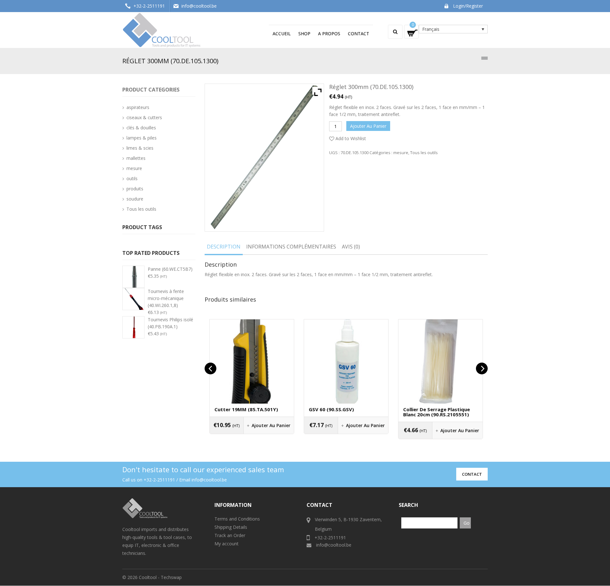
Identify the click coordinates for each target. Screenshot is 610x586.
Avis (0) (351, 246)
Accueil (282, 34)
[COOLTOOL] (162, 29)
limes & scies (139, 148)
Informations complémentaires (291, 246)
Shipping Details (230, 527)
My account (226, 544)
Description (224, 246)
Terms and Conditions (237, 519)
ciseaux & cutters (144, 117)
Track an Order (229, 535)
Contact (358, 34)
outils (132, 178)
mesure (400, 152)
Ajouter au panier (368, 126)
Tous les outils (424, 152)
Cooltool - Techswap (160, 577)
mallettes (136, 158)
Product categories (151, 89)
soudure (134, 199)
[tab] (224, 248)
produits (134, 189)
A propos (329, 34)
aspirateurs (137, 107)
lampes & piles (141, 138)
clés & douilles (141, 128)
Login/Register (468, 6)
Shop (304, 34)
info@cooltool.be (199, 6)
